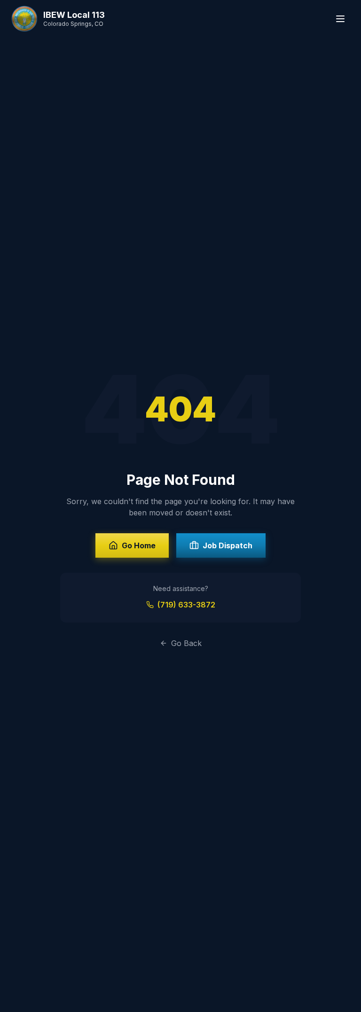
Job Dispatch (227, 545)
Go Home (139, 545)
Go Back (186, 643)
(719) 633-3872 (186, 604)
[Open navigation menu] (340, 18)
